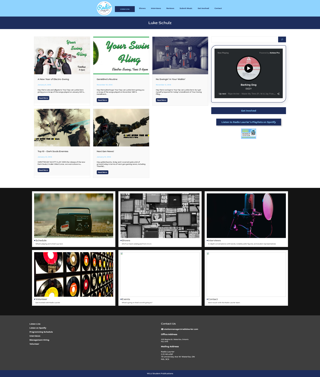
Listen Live (125, 9)
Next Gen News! (105, 151)
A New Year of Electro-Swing (53, 79)
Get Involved (248, 110)
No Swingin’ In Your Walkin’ (171, 79)
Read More (43, 98)
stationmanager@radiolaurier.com (181, 329)
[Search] (282, 39)
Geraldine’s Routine (107, 79)
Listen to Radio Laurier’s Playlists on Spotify (249, 122)
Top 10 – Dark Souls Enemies (53, 151)
